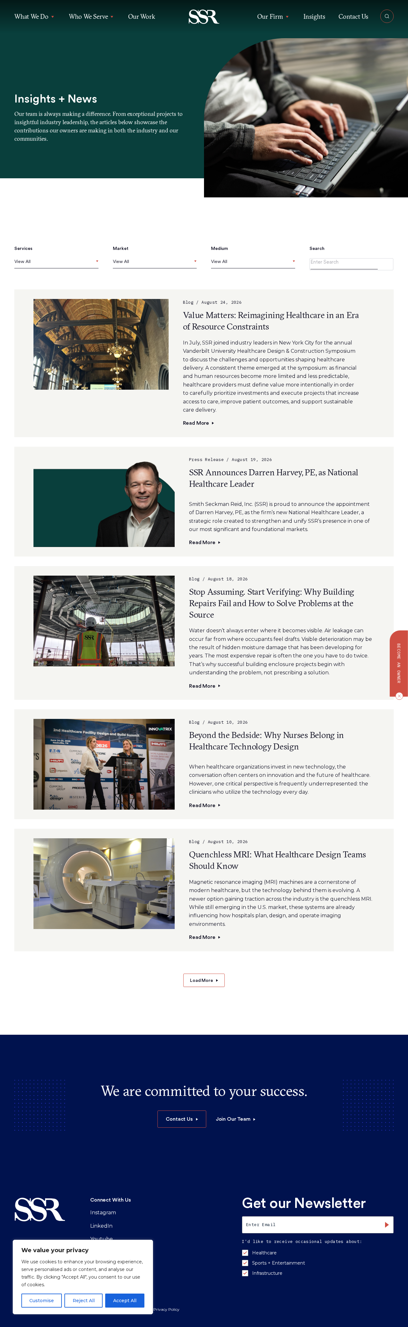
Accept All (124, 1300)
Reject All (84, 1300)
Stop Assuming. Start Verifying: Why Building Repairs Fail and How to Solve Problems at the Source (271, 603)
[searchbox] (15, 261)
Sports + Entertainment (278, 1263)
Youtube (101, 1239)
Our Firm (270, 16)
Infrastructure (267, 1273)
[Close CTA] (398, 696)
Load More (201, 980)
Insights (314, 16)
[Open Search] (387, 16)
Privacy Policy (166, 1309)
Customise (41, 1300)
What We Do (31, 16)
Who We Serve (88, 16)
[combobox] (56, 263)
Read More (196, 423)
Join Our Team (233, 1119)
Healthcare (264, 1253)
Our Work (141, 16)
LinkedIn (101, 1226)
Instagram (103, 1213)
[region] (83, 1277)
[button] (204, 17)
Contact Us (353, 16)
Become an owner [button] (399, 663)
